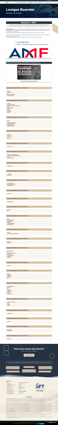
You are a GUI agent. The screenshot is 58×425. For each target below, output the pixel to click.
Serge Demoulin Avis (22, 387)
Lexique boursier (21, 386)
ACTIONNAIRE (9, 92)
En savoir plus (42, 423)
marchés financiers (11, 30)
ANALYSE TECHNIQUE (10, 95)
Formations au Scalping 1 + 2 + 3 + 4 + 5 (29, 371)
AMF (8, 93)
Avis (43, 2)
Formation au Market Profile (11, 391)
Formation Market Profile (29, 367)
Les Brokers (20, 383)
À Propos (40, 2)
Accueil (17, 2)
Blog (51, 2)
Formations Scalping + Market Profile (44, 368)
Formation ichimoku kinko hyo (44, 371)
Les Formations (23, 2)
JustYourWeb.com (23, 422)
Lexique (35, 2)
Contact (47, 2)
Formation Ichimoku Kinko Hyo (23, 382)
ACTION (8, 90)
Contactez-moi (29, 355)
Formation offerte (37, 422)
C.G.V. (20, 393)
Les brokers (30, 2)
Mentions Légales (21, 392)
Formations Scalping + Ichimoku (13, 371)
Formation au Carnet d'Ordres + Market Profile (13, 368)
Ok (38, 423)
